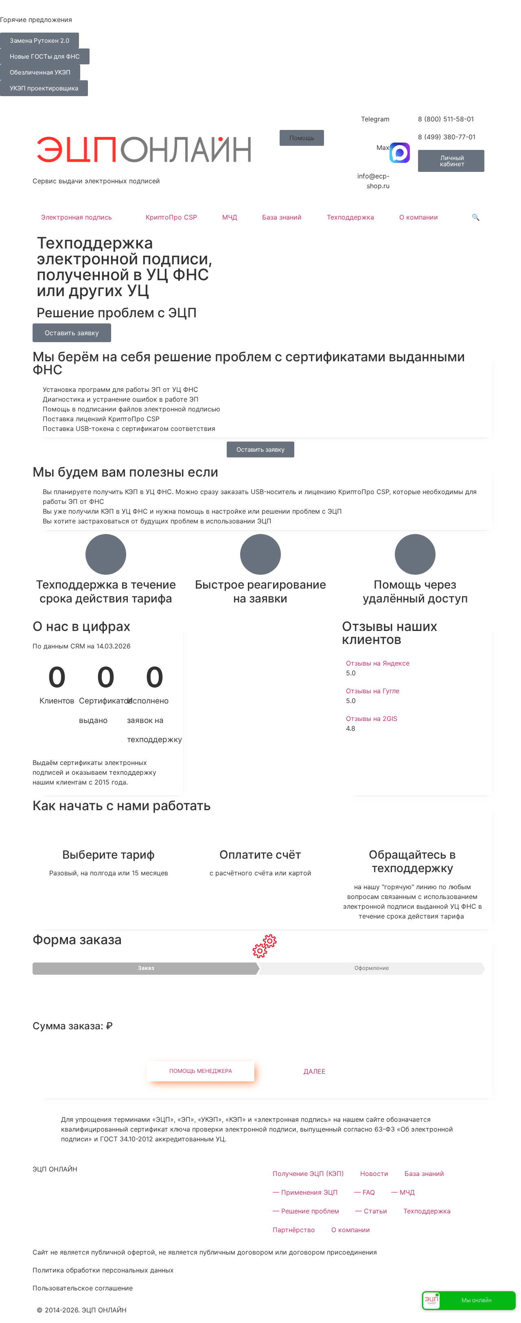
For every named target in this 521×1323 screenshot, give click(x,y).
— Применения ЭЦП (305, 1192)
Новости (374, 1173)
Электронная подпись (76, 217)
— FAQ (364, 1192)
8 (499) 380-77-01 (446, 137)
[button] (302, 138)
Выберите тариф (108, 854)
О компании (418, 217)
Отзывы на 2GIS (371, 718)
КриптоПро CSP (171, 217)
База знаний (282, 217)
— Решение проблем (306, 1211)
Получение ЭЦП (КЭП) (308, 1173)
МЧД (229, 217)
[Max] (400, 153)
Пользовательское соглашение (83, 1288)
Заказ (146, 968)
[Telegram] (400, 124)
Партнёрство (294, 1230)
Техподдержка (350, 217)
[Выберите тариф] (109, 834)
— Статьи (371, 1211)
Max (383, 147)
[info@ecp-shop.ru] (400, 181)
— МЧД (403, 1192)
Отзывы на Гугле (372, 691)
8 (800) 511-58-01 (446, 119)
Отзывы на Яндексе (377, 663)
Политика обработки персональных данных (103, 1270)
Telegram (375, 119)
